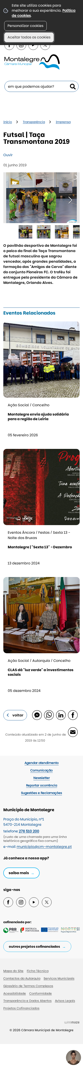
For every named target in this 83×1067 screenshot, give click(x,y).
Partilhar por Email (72, 732)
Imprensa (63, 122)
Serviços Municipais (59, 978)
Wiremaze (72, 1022)
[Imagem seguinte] (70, 200)
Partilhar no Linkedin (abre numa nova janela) (61, 715)
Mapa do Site (13, 971)
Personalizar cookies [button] (25, 25)
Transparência (34, 122)
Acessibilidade (14, 993)
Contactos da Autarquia (21, 978)
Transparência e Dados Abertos (27, 1001)
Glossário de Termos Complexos (28, 986)
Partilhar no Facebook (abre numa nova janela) (72, 715)
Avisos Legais (65, 1001)
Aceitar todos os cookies (29, 37)
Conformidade (40, 993)
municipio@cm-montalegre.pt (44, 846)
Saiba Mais (19, 872)
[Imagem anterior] (13, 200)
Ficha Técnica (37, 971)
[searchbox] (41, 86)
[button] (25, 232)
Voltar (17, 715)
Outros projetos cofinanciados (34, 946)
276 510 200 (29, 831)
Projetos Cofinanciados (21, 1008)
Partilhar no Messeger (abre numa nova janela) (37, 715)
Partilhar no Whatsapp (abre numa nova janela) (49, 715)
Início (7, 122)
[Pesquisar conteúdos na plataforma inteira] (72, 86)
